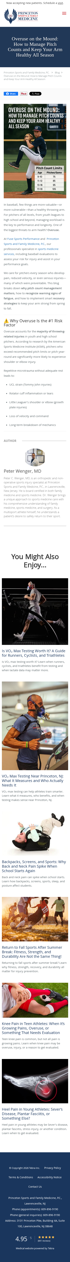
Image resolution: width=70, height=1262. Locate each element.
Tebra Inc (34, 1168)
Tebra (51, 1248)
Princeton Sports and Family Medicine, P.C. (26, 72)
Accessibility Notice (50, 1177)
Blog (57, 72)
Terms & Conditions (21, 1177)
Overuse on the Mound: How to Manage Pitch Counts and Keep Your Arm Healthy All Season (33, 77)
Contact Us (35, 1186)
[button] (64, 13)
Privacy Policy (52, 1168)
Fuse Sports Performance (23, 239)
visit (60, 3)
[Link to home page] (28, 16)
